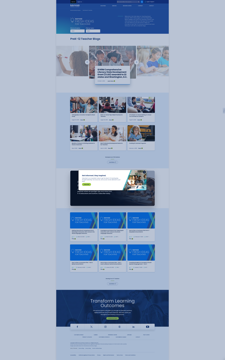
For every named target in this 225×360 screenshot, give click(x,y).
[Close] (144, 172)
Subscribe (86, 184)
